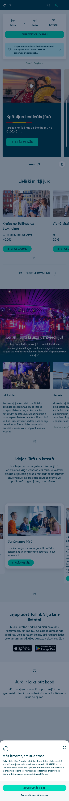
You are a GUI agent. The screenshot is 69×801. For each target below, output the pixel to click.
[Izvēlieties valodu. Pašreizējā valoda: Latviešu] (64, 747)
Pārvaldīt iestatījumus (33, 795)
